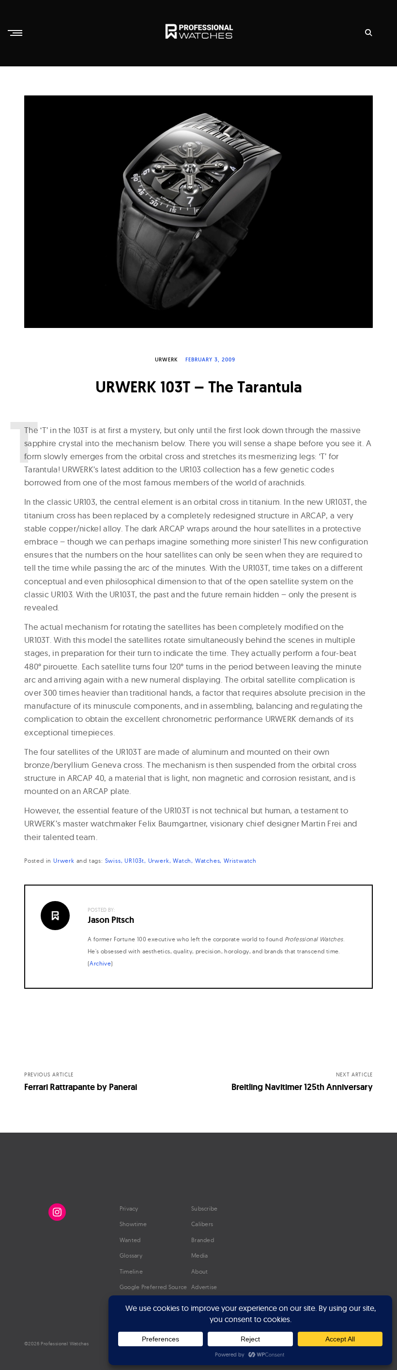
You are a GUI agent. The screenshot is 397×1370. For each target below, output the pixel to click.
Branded (202, 1240)
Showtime (133, 1224)
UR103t (134, 860)
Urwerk (166, 359)
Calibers (202, 1224)
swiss (113, 860)
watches (207, 860)
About (199, 1271)
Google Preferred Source (153, 1287)
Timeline (131, 1271)
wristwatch (240, 860)
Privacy (129, 1208)
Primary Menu (16, 33)
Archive (100, 963)
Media (199, 1255)
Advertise (204, 1287)
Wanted (130, 1240)
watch (182, 860)
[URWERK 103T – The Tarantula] (198, 211)
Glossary (131, 1255)
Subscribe (204, 1208)
